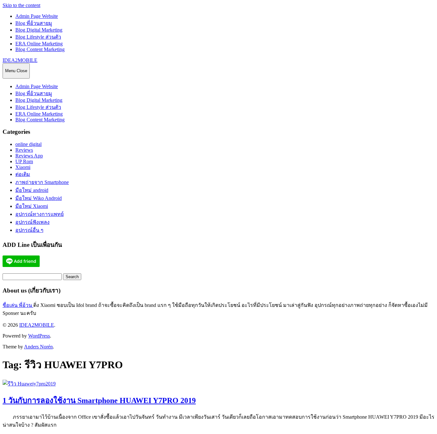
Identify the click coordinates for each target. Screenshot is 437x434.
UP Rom (24, 161)
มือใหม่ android (31, 190)
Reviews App (29, 155)
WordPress (39, 336)
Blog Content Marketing (40, 49)
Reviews (24, 150)
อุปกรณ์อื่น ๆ (29, 230)
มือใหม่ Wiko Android (38, 198)
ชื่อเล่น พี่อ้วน (18, 305)
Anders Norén (38, 346)
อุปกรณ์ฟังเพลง (32, 222)
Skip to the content (21, 5)
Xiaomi (22, 167)
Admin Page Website (36, 16)
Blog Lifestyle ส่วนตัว (38, 37)
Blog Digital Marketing (38, 30)
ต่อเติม (22, 174)
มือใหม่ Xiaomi (31, 206)
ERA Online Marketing (39, 43)
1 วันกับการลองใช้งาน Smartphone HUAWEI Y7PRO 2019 (99, 400)
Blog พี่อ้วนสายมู (33, 23)
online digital (28, 144)
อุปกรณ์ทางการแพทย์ (39, 214)
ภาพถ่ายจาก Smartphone (42, 182)
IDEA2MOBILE (20, 60)
